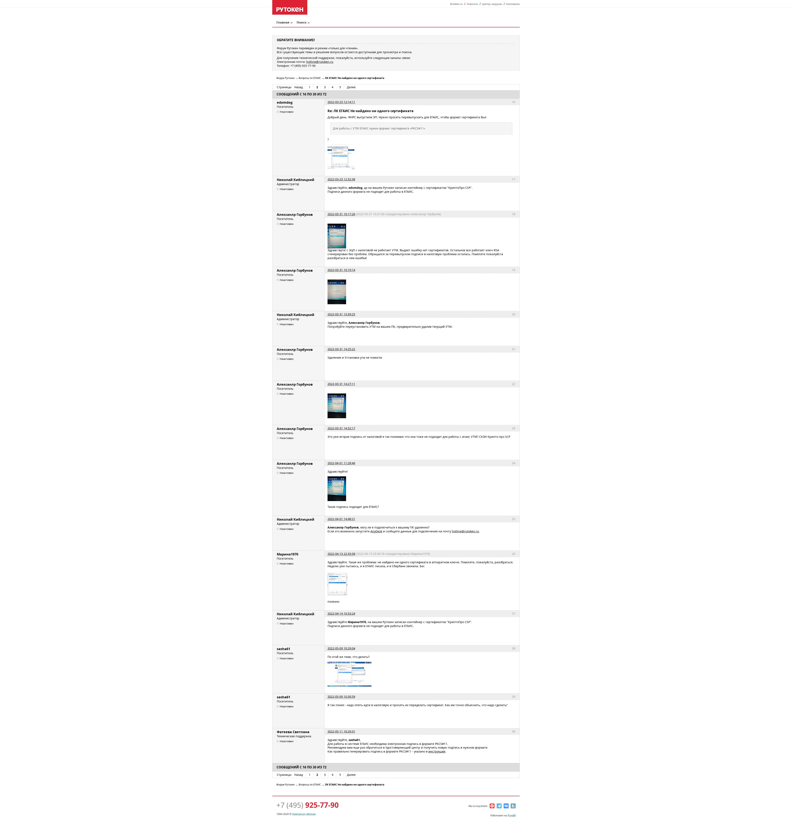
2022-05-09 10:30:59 (341, 697)
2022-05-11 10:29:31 (341, 731)
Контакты (513, 4)
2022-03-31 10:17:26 (341, 214)
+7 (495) (307, 805)
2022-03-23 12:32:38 (341, 179)
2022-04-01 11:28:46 (341, 463)
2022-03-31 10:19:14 (341, 270)
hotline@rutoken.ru (465, 531)
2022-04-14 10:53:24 (341, 613)
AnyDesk (376, 531)
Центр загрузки (492, 4)
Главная (282, 22)
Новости (472, 4)
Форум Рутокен (285, 78)
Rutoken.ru (456, 4)
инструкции (436, 751)
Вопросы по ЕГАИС (310, 78)
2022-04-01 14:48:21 (341, 519)
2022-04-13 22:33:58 (341, 554)
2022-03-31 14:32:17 (341, 428)
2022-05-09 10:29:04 (341, 648)
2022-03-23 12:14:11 (341, 102)
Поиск (301, 22)
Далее (351, 87)
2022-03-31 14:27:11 (341, 384)
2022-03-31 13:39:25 (341, 314)
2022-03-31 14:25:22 (341, 349)
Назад (298, 87)
